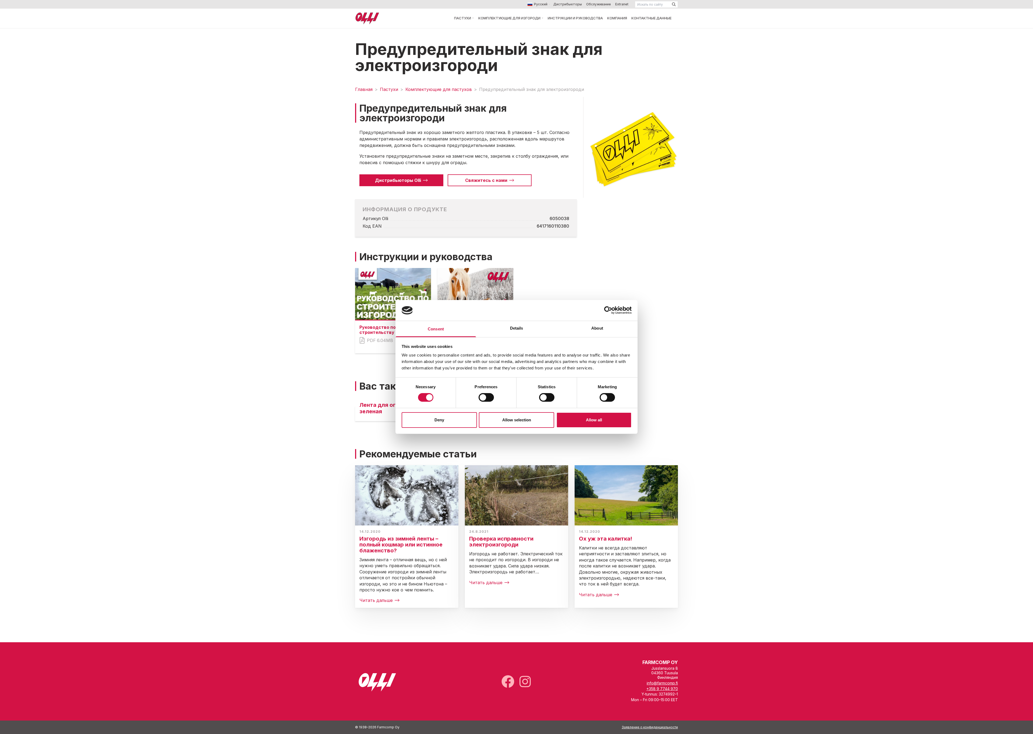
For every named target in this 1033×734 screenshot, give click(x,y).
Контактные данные (651, 18)
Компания (617, 18)
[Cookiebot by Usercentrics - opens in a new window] (608, 310)
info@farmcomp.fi (662, 683)
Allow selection (516, 420)
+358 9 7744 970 (662, 688)
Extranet (621, 4)
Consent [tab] (436, 329)
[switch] (486, 397)
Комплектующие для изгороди (509, 18)
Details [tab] (516, 328)
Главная (364, 89)
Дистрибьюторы (567, 4)
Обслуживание (598, 4)
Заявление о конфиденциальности (650, 727)
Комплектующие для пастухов (438, 89)
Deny (439, 420)
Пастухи (462, 18)
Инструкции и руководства (575, 18)
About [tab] (597, 328)
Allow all (594, 420)
